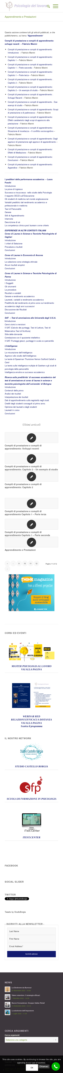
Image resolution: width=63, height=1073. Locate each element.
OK (32, 1067)
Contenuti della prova (14, 390)
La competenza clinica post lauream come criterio (27, 225)
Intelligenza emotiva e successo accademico (25, 372)
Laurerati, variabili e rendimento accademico (24, 299)
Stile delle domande (13, 334)
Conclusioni (10, 250)
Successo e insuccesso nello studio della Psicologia (28, 192)
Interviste (9, 218)
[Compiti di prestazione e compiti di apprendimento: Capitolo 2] (31, 476)
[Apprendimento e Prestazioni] (31, 542)
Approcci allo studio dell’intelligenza (20, 355)
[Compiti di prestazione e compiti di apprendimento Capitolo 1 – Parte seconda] (31, 524)
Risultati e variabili (13, 293)
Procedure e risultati (13, 246)
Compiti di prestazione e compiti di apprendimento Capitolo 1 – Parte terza (25, 513)
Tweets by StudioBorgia (15, 911)
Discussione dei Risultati (16, 309)
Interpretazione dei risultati (16, 397)
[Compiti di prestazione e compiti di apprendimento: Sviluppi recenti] (31, 437)
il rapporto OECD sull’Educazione (19, 195)
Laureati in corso (12, 410)
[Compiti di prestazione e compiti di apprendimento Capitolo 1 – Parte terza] (31, 503)
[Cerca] (47, 6)
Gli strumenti (10, 286)
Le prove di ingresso (14, 189)
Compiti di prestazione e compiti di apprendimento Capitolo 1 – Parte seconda (27, 534)
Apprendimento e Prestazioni (20, 16)
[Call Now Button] (56, 1066)
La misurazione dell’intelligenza (18, 352)
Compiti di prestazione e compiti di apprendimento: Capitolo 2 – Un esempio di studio (31, 468)
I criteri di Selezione (13, 243)
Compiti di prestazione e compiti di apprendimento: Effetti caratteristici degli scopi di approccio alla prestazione (30, 120)
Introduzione (10, 185)
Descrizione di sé (12, 222)
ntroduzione (10, 321)
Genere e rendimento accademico (20, 296)
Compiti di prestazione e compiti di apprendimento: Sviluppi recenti (23, 447)
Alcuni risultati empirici (15, 264)
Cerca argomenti (12, 1035)
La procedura (10, 289)
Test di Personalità (13, 208)
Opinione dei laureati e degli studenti (21, 406)
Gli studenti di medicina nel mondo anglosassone (26, 198)
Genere (8, 212)
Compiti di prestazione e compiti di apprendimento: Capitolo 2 (23, 486)
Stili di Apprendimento (14, 215)
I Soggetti (9, 283)
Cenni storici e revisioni (15, 324)
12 (36, 563)
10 (25, 563)
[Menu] (54, 6)
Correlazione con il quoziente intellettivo (22, 337)
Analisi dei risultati (13, 393)
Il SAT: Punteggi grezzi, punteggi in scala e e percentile (29, 340)
